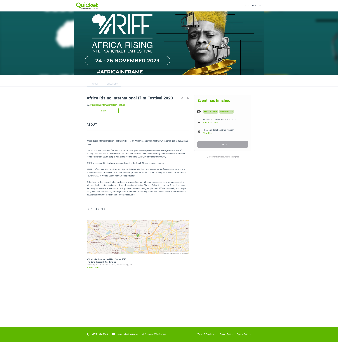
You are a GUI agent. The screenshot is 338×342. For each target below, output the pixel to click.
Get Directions (93, 267)
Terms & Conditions (206, 334)
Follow (103, 110)
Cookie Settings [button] (244, 334)
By (106, 105)
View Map (207, 133)
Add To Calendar (210, 122)
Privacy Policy (226, 334)
